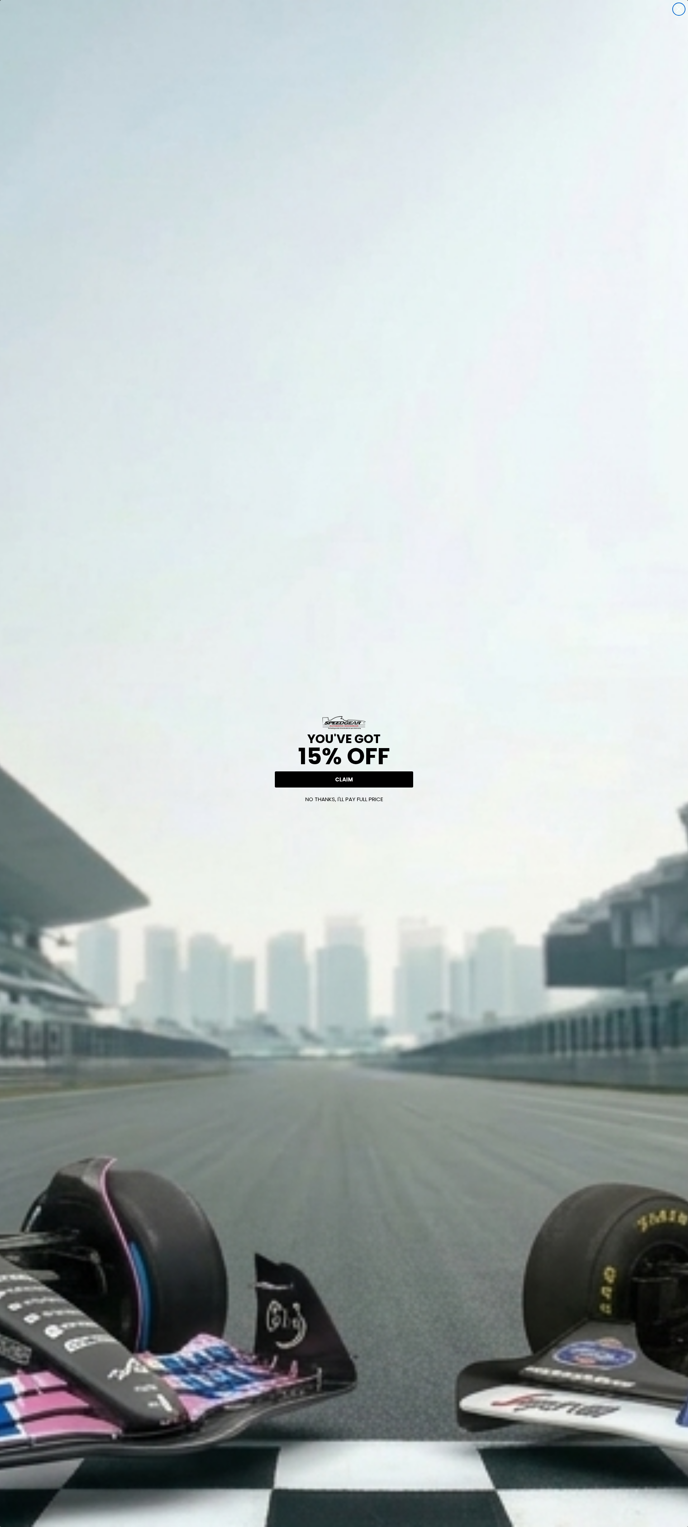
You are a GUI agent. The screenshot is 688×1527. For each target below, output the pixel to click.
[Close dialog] (679, 9)
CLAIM (344, 779)
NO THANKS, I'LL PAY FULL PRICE (344, 799)
